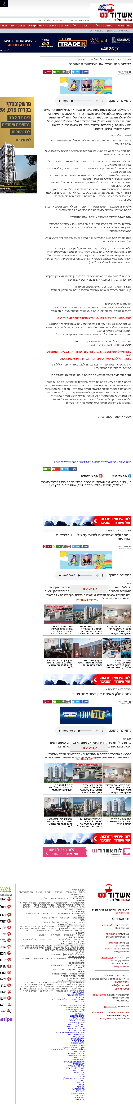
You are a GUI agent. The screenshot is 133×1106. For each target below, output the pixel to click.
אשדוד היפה (79, 923)
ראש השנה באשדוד (65, 971)
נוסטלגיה (46, 906)
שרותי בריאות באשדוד (75, 1019)
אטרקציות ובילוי (68, 954)
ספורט (108, 25)
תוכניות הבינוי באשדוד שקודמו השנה (36, 930)
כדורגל (44, 902)
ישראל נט (80, 981)
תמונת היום (55, 919)
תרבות (86, 25)
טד (125, 568)
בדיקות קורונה (78, 1073)
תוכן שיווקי (80, 949)
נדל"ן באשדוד (79, 977)
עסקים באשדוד (30, 975)
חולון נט (81, 1058)
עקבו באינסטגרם (90, 460)
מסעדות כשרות (40, 891)
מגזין (82, 904)
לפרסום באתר (43, 20)
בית (129, 25)
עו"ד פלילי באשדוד (76, 1050)
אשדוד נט (125, 59)
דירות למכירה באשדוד (75, 1008)
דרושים (53, 25)
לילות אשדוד (69, 919)
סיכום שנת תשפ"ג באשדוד (71, 908)
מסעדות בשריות (78, 887)
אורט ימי (81, 1071)
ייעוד (124, 723)
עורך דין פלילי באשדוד (75, 1052)
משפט (21, 25)
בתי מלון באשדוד (77, 996)
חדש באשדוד (57, 949)
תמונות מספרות (60, 906)
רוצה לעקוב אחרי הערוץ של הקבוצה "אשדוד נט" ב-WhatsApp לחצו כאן (92, 446)
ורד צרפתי (80, 1079)
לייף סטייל (79, 951)
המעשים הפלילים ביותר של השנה (53, 973)
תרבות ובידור (78, 895)
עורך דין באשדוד (77, 1054)
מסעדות (80, 885)
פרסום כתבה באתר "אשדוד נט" (71, 990)
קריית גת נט (79, 1056)
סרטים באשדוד (78, 975)
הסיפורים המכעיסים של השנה (69, 915)
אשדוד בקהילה (77, 921)
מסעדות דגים (44, 887)
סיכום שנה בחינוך (68, 913)
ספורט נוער (65, 902)
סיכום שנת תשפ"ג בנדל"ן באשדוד (37, 915)
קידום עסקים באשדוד (75, 994)
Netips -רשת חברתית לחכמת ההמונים (68, 1033)
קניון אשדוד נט (46, 975)
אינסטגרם (42, 919)
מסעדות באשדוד (77, 1006)
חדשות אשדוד (77, 880)
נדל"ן (37, 883)
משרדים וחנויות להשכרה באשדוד (70, 1017)
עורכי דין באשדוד (59, 958)
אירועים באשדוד (77, 1021)
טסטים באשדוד (78, 1077)
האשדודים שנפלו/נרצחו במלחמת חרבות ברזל (65, 934)
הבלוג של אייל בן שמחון (118, 30)
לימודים (68, 949)
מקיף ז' (82, 1069)
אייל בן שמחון (79, 985)
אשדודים (59, 876)
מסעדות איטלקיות (28, 887)
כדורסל (53, 902)
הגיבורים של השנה (76, 911)
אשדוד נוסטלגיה (76, 941)
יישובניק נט (79, 998)
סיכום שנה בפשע (49, 913)
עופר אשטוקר (79, 1081)
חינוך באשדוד (62, 975)
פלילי (44, 883)
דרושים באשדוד (78, 1023)
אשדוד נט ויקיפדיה (76, 1038)
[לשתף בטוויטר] (75, 73)
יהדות (60, 969)
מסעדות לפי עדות (57, 891)
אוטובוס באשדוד (28, 973)
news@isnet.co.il (121, 951)
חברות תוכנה (29, 967)
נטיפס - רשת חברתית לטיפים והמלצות (68, 983)
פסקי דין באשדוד (77, 958)
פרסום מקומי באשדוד (75, 992)
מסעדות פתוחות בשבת (44, 889)
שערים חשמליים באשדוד (74, 1031)
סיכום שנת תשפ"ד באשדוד (71, 928)
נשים (82, 969)
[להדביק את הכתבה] (55, 454)
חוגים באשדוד (48, 898)
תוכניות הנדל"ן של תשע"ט (42, 971)
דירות (42, 25)
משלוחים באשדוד (77, 1004)
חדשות (120, 25)
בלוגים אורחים (96, 30)
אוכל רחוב (68, 893)
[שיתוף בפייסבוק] (84, 73)
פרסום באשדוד (78, 1036)
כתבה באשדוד (78, 1044)
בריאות (51, 923)
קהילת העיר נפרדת (68, 926)
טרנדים (55, 954)
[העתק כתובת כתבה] (66, 73)
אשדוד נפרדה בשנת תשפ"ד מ (37, 932)
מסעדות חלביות (60, 887)
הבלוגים (112, 59)
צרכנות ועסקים (77, 947)
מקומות (48, 876)
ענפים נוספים (79, 902)
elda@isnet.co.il (121, 936)
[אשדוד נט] (109, 886)
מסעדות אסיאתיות (65, 889)
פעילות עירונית (64, 923)
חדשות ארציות (78, 883)
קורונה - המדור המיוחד (73, 960)
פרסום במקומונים (77, 1000)
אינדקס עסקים (35, 969)
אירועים (81, 919)
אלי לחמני (80, 1067)
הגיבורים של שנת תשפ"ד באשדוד (70, 930)
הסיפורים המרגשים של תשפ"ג (52, 911)
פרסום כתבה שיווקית (75, 1040)
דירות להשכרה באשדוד (74, 1010)
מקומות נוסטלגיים (77, 943)
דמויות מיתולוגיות (58, 943)
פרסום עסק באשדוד (75, 979)
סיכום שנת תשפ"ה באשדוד (71, 964)
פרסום (81, 1061)
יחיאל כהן (80, 1075)
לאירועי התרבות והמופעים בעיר (71, 898)
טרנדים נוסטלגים (40, 943)
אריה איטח (80, 1084)
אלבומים (80, 917)
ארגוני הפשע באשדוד (59, 883)
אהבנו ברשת (71, 969)
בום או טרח (71, 876)
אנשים (39, 876)
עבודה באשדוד (78, 1042)
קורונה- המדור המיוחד (75, 962)
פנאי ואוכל (49, 969)
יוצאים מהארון (75, 878)
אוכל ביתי (80, 889)
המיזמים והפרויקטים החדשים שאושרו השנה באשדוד (61, 967)
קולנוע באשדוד (32, 898)
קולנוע (32, 25)
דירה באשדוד (79, 1048)
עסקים (65, 25)
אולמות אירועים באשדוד (74, 1046)
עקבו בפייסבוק (120, 460)
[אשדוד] (111, 22)
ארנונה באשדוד (78, 1027)
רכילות (98, 25)
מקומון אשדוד (79, 1002)
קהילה (75, 25)
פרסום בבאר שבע (77, 1015)
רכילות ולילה (78, 874)
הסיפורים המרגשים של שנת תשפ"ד (69, 932)
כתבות (82, 906)
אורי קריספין (107, 942)
